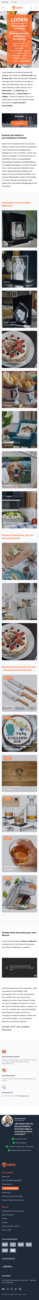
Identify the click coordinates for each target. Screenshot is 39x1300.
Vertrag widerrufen (11, 1188)
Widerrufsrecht (7, 1184)
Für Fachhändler (7, 1282)
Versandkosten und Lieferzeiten (13, 1211)
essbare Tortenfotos (12, 165)
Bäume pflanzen (7, 1215)
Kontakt (14, 2)
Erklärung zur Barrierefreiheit (12, 1196)
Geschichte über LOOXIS (10, 1226)
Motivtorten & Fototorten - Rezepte (23, 1280)
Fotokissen (27, 174)
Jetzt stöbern (19, 123)
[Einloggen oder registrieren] (31, 8)
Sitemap (5, 1222)
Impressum (6, 1177)
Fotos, (4, 174)
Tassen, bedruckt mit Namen (18, 171)
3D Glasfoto (6, 1280)
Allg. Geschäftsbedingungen (12, 1180)
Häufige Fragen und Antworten (13, 1200)
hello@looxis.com (23, 1096)
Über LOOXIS (6, 1230)
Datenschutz (6, 1192)
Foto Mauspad (26, 183)
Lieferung (5, 2)
